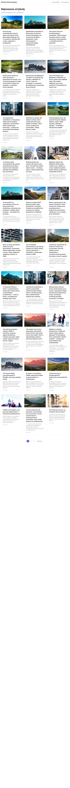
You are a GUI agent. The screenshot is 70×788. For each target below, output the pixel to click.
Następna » (39, 441)
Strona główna (65, 2)
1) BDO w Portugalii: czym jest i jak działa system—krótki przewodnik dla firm (11, 412)
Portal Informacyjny (9, 2)
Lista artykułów (56, 2)
